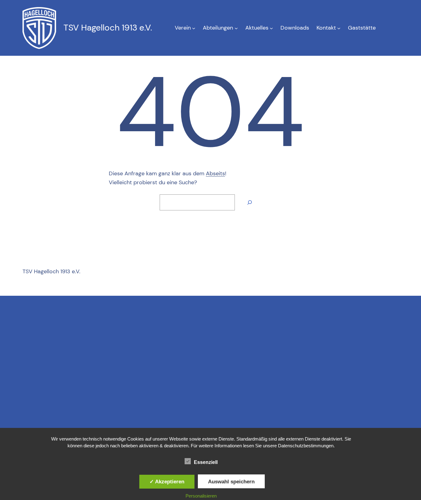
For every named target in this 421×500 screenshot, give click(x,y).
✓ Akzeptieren (166, 481)
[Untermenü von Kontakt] (339, 28)
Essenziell (206, 462)
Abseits (215, 173)
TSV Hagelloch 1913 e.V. (107, 27)
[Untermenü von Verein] (193, 28)
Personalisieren (201, 495)
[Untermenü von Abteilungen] (236, 28)
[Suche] (249, 202)
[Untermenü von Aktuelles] (271, 28)
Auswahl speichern (231, 481)
